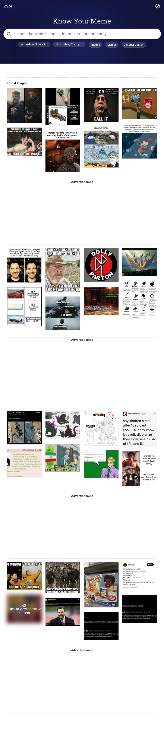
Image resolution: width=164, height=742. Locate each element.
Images (95, 44)
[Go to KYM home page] (7, 6)
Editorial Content (134, 44)
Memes (112, 44)
